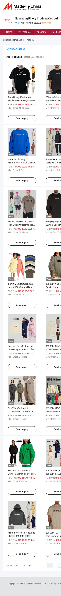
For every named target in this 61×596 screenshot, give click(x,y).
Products (26, 31)
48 (30, 565)
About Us (41, 31)
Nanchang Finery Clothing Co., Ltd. (36, 18)
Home (9, 31)
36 (23, 565)
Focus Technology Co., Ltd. (39, 583)
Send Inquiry (22, 118)
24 (17, 565)
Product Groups (17, 48)
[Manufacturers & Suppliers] (23, 6)
